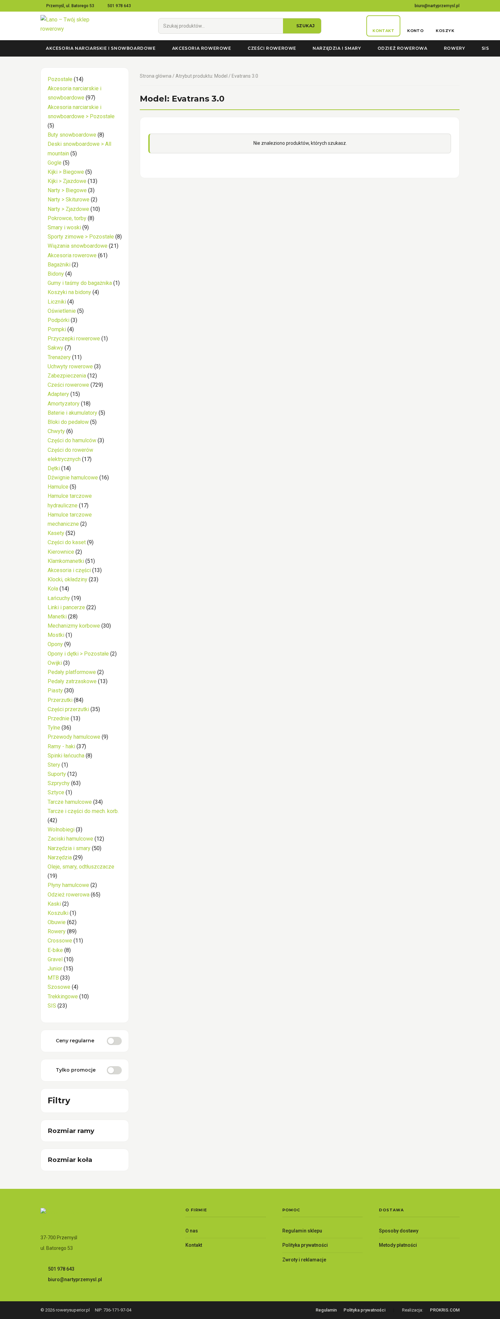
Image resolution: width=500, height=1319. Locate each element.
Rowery (454, 48)
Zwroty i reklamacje (304, 1259)
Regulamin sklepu (302, 1230)
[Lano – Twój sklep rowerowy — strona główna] (76, 26)
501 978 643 (119, 5)
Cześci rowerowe (272, 48)
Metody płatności (398, 1245)
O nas (191, 1230)
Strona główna (155, 76)
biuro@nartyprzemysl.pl (437, 5)
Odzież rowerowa (403, 48)
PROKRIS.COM (445, 1310)
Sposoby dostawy (398, 1230)
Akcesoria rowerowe (201, 48)
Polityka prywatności (305, 1245)
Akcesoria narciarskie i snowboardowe (101, 48)
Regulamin (326, 1310)
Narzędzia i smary (337, 48)
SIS (485, 48)
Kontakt (193, 1245)
